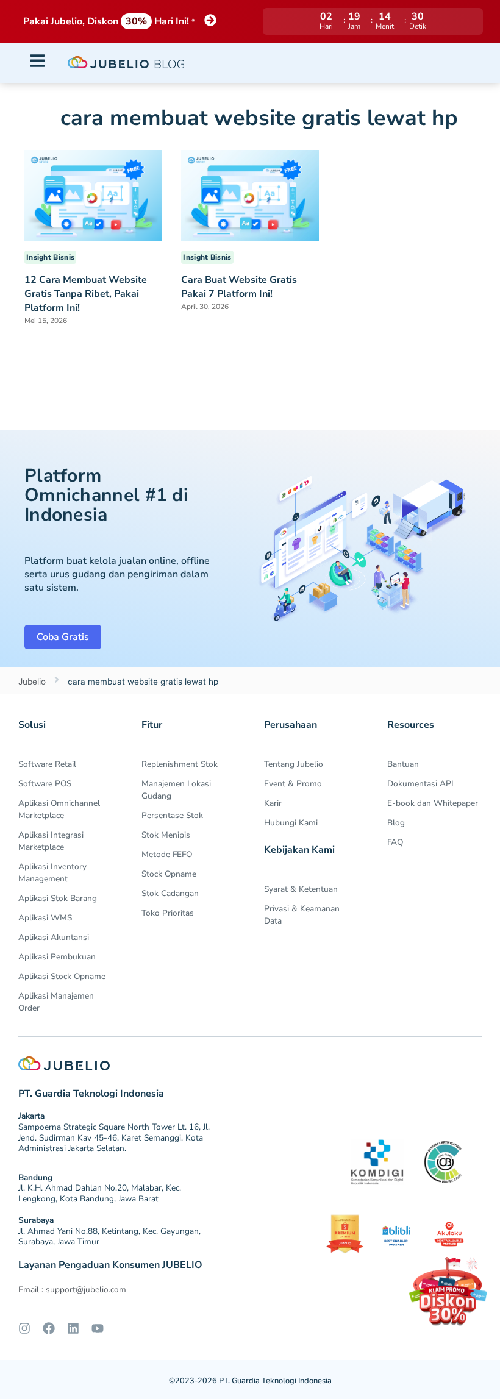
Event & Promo (293, 783)
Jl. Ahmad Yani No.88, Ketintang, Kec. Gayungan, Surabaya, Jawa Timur (109, 1236)
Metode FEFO (166, 854)
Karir (273, 803)
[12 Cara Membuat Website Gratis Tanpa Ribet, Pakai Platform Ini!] (93, 195)
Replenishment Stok (179, 764)
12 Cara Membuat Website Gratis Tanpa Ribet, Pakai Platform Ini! (85, 294)
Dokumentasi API (420, 783)
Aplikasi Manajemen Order (56, 1002)
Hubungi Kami (291, 822)
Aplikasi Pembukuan (57, 957)
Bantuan (403, 764)
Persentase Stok (172, 815)
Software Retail (47, 764)
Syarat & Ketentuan (301, 889)
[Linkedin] (73, 1328)
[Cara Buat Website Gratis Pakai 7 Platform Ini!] (249, 194)
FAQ (395, 842)
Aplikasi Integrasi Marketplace (51, 841)
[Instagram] (24, 1328)
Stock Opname (168, 874)
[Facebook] (49, 1328)
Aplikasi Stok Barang (57, 898)
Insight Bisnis (50, 257)
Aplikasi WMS (45, 918)
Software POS (44, 783)
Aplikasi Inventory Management (52, 873)
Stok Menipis (165, 835)
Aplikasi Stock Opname (61, 976)
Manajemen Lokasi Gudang (176, 790)
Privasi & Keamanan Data (302, 915)
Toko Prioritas (167, 913)
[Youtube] (97, 1328)
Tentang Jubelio (293, 764)
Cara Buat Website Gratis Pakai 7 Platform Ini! (239, 287)
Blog (396, 822)
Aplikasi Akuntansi (53, 937)
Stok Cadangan (170, 893)
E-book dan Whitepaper (432, 803)
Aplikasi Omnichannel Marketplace (59, 809)
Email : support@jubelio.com (72, 1289)
